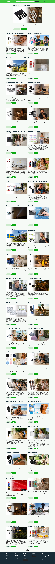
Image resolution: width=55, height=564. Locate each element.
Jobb (6, 558)
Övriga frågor (24, 558)
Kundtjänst (44, 1)
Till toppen (27, 550)
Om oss (48, 1)
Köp (23, 29)
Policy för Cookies (17, 558)
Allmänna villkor (16, 555)
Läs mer (16, 29)
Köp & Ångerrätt (25, 555)
